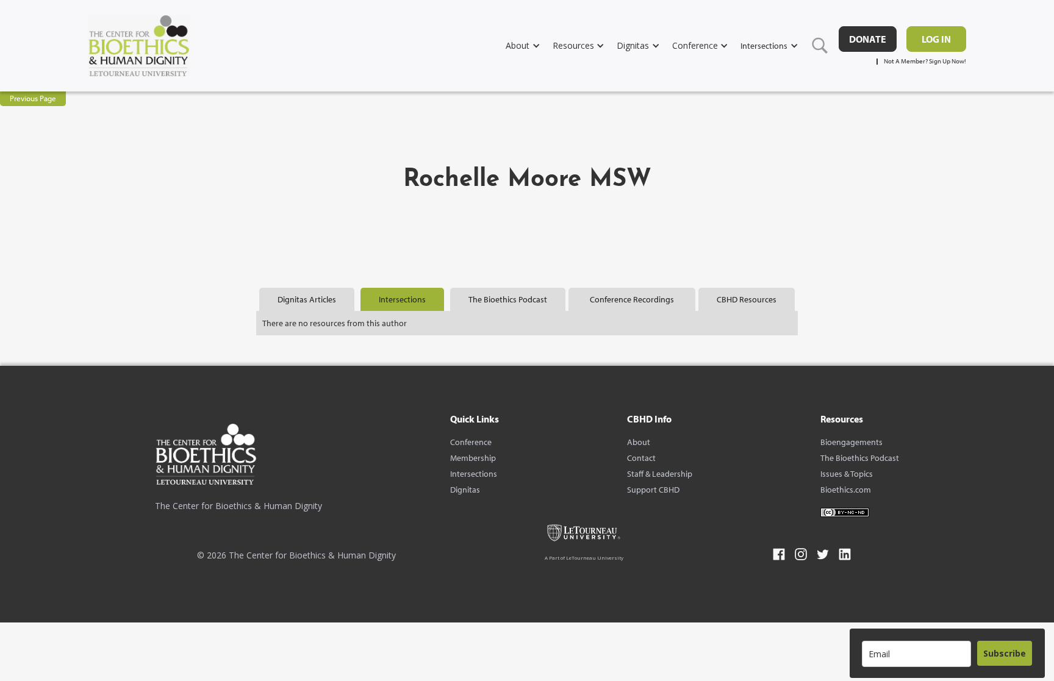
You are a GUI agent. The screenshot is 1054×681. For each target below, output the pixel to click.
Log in (936, 39)
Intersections (473, 473)
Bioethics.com (845, 489)
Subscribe (1004, 653)
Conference (471, 442)
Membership (473, 457)
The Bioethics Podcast (859, 457)
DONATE (867, 39)
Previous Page (33, 98)
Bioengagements (851, 442)
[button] (529, 45)
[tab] (306, 299)
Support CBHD (653, 489)
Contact (641, 457)
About (638, 442)
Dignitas (465, 489)
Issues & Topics (846, 473)
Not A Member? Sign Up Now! (925, 61)
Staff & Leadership (659, 473)
